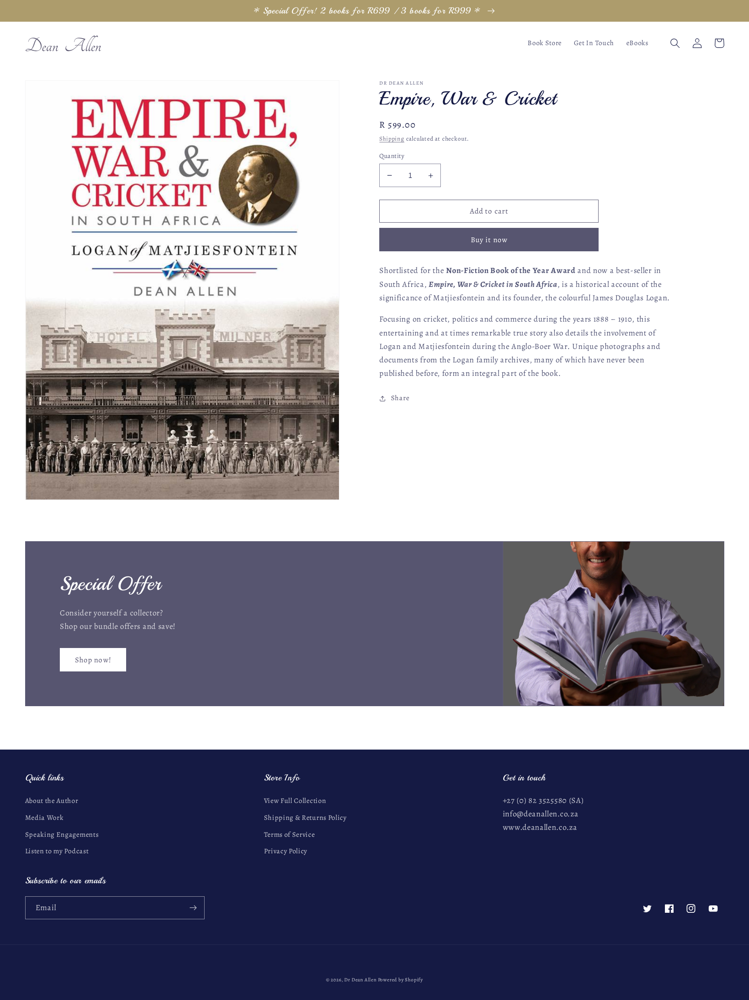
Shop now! (93, 660)
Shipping (391, 139)
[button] (675, 43)
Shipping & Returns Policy (305, 817)
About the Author (51, 801)
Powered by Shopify (400, 979)
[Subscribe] (193, 908)
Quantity (391, 155)
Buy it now (489, 240)
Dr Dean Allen (361, 979)
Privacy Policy (286, 851)
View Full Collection (295, 801)
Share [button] (400, 398)
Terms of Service (289, 834)
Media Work (44, 817)
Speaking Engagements (62, 834)
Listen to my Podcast (57, 851)
